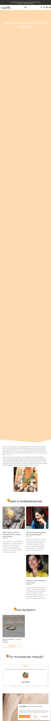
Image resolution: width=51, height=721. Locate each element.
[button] (25, 7)
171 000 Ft (5, 642)
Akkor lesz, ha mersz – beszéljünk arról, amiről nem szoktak (12, 534)
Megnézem (12, 646)
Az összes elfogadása (25, 716)
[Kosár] (50, 7)
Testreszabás (45, 716)
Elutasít (35, 716)
